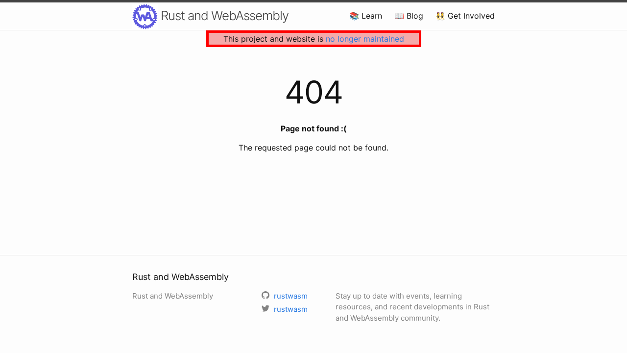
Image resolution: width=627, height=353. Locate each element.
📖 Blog (408, 16)
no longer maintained (365, 39)
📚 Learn (365, 16)
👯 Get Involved (465, 16)
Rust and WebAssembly (223, 15)
